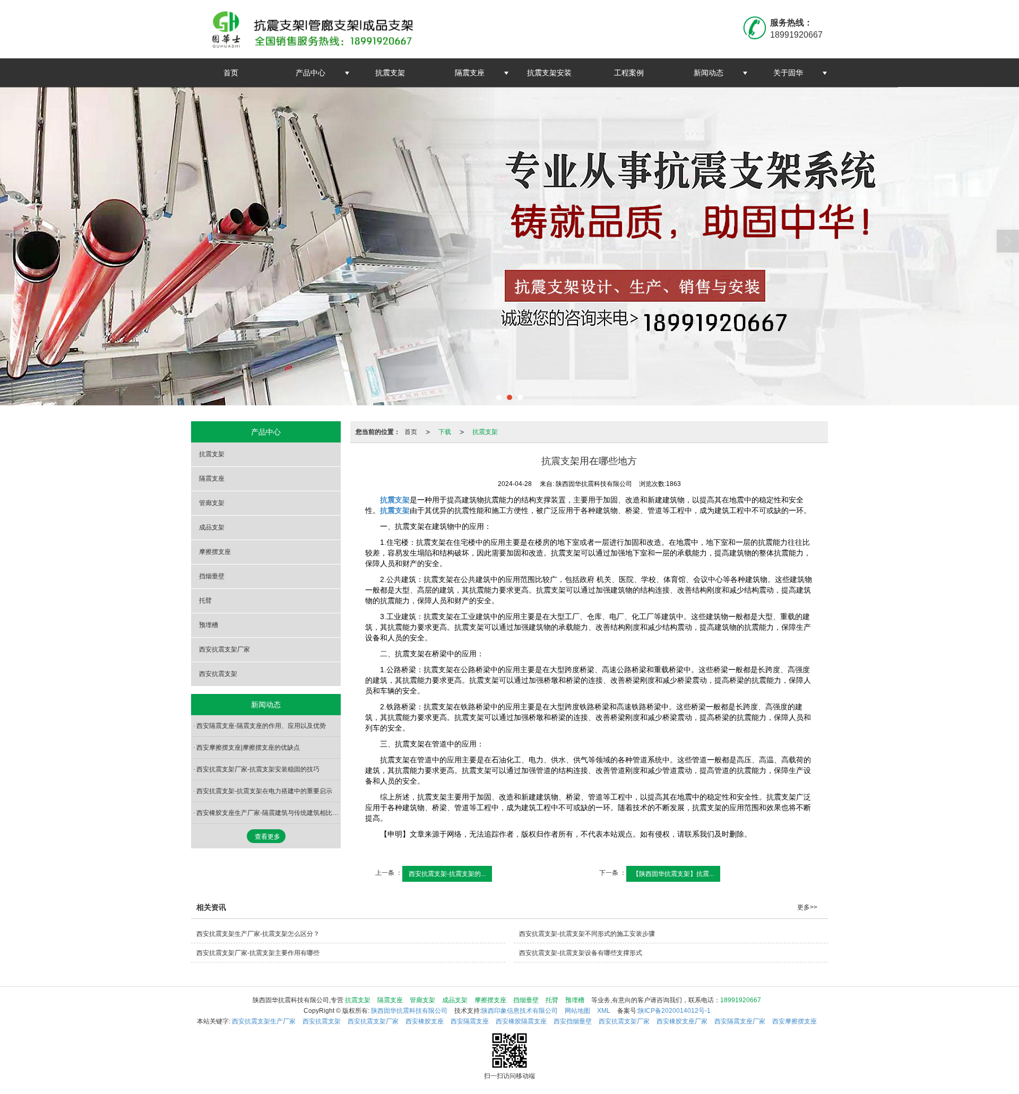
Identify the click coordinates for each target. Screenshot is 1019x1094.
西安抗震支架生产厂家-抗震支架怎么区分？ (257, 933)
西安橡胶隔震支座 (521, 1021)
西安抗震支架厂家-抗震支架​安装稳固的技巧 (257, 769)
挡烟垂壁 (211, 576)
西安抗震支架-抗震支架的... (447, 874)
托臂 (205, 600)
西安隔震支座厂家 (739, 1021)
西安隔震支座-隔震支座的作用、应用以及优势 (261, 726)
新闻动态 (708, 72)
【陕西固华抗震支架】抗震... (673, 874)
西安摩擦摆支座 (794, 1021)
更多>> (807, 907)
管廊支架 (211, 503)
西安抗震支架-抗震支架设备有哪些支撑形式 (580, 953)
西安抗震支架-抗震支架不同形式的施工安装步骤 (587, 933)
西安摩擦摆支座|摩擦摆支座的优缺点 (248, 747)
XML (603, 1010)
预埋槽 (208, 625)
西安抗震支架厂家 (224, 649)
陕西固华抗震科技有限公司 (409, 1010)
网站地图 (577, 1010)
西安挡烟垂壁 (573, 1021)
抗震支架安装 (549, 72)
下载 (444, 432)
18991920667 (740, 1000)
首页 (230, 72)
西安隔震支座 (470, 1021)
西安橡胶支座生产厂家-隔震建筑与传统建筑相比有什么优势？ (268, 813)
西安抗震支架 (218, 674)
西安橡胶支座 (424, 1021)
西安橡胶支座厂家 (682, 1021)
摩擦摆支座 (215, 551)
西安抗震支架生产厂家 (264, 1021)
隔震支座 (470, 72)
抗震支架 (390, 72)
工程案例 (629, 72)
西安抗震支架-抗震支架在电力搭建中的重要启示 (264, 791)
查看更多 (267, 836)
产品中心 (310, 72)
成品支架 (211, 527)
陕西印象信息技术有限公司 (519, 1010)
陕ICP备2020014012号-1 (674, 1010)
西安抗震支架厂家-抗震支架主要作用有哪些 (257, 953)
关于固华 (788, 72)
